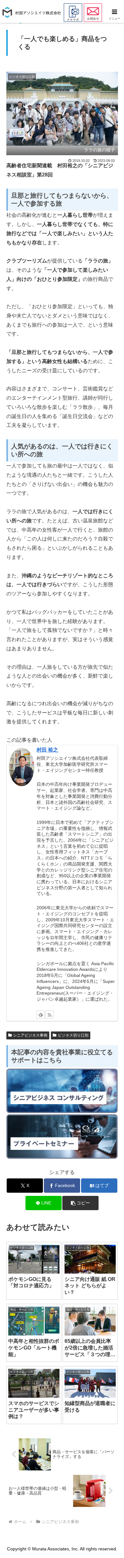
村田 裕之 (47, 749)
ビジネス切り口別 (73, 1035)
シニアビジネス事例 (30, 1035)
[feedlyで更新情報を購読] (41, 1015)
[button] (80, 1203)
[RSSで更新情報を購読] (49, 1015)
